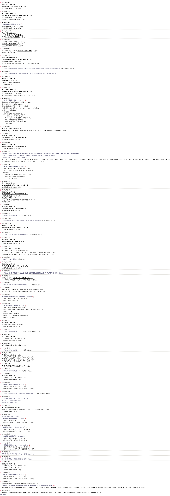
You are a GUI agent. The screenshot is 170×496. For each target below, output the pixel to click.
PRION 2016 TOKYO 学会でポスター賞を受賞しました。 (18, 454)
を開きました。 (33, 273)
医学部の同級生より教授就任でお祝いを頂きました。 (17, 459)
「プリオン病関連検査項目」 (10, 215)
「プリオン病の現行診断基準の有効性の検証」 (15, 234)
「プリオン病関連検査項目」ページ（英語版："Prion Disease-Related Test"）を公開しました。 (29, 73)
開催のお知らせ (11, 24)
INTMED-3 (3, 495)
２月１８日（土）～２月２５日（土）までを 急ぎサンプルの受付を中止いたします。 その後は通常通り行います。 (15, 400)
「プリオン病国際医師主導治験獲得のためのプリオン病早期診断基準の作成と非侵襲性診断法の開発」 (31, 68)
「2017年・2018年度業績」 (10, 259)
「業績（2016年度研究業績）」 (28, 393)
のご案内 (13, 100)
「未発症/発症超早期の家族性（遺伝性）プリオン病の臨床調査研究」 (22, 220)
